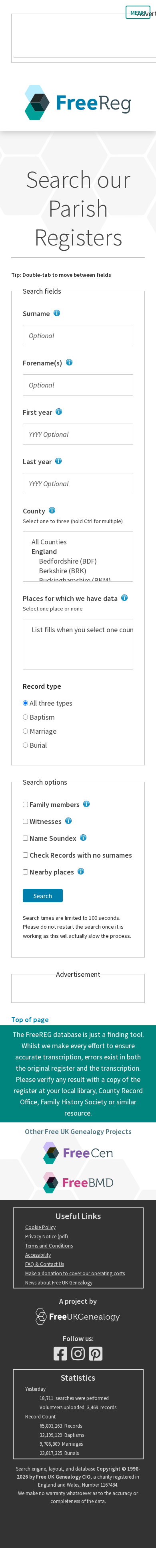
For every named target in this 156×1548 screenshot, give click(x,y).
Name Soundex (77, 839)
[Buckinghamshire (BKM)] (78, 580)
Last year (72, 462)
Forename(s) (75, 363)
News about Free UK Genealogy (58, 1282)
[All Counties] (78, 542)
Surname (73, 314)
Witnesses (78, 822)
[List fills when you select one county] (78, 630)
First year (73, 413)
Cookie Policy (40, 1227)
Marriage (42, 731)
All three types (50, 703)
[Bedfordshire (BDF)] (78, 561)
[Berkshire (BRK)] (78, 571)
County (73, 515)
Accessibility (38, 1255)
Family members (78, 805)
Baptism (41, 717)
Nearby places (78, 872)
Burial (37, 745)
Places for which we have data (75, 603)
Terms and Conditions (49, 1245)
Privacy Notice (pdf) (46, 1236)
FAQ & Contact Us (44, 1264)
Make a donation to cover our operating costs (75, 1273)
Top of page (30, 1019)
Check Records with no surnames (80, 855)
